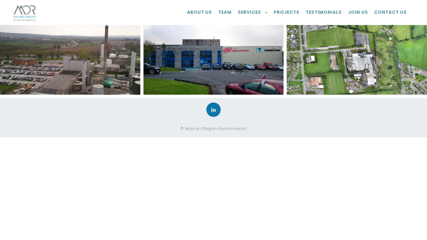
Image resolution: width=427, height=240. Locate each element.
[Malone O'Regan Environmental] (25, 12)
